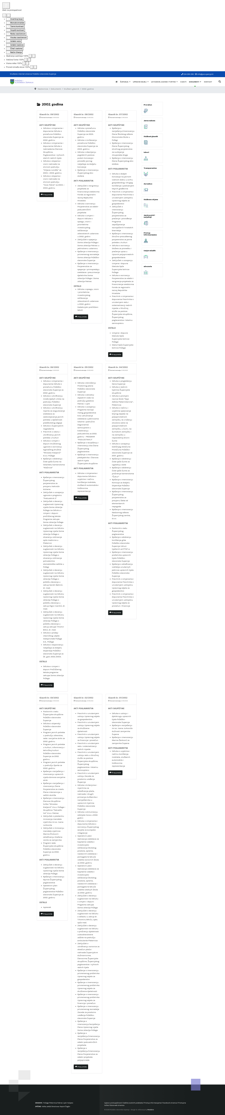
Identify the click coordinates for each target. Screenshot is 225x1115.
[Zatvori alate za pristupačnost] (8, 15)
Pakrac (60, 1103)
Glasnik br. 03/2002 (49, 697)
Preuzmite (47, 195)
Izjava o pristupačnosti (113, 1103)
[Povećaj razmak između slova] (35, 67)
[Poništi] (4, 15)
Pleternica (53, 1103)
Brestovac (55, 1106)
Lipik (65, 1103)
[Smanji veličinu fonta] (25, 60)
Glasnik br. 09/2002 (49, 114)
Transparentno (150, 168)
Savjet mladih (150, 250)
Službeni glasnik (151, 136)
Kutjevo (70, 1103)
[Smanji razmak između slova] (31, 67)
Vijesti (183, 81)
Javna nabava (149, 120)
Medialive (150, 1110)
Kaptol (62, 1106)
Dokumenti (194, 81)
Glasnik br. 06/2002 (49, 367)
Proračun (148, 104)
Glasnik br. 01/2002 (117, 697)
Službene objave (151, 199)
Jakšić (49, 1106)
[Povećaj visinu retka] (27, 63)
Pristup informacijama (150, 233)
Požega (46, 1103)
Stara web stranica (117, 1105)
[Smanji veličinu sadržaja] (30, 56)
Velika (44, 1106)
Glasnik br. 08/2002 (83, 114)
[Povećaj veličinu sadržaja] (33, 56)
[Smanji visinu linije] (23, 63)
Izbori (146, 152)
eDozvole (148, 266)
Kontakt (208, 81)
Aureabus (148, 183)
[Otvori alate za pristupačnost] (6, 5)
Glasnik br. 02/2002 (83, 697)
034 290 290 (188, 74)
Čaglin (67, 1106)
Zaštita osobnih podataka (133, 1103)
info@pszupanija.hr (205, 74)
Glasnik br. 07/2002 (118, 114)
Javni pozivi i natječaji (149, 216)
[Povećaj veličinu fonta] (29, 60)
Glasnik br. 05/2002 (83, 367)
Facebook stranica (170, 1103)
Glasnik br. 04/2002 (118, 367)
